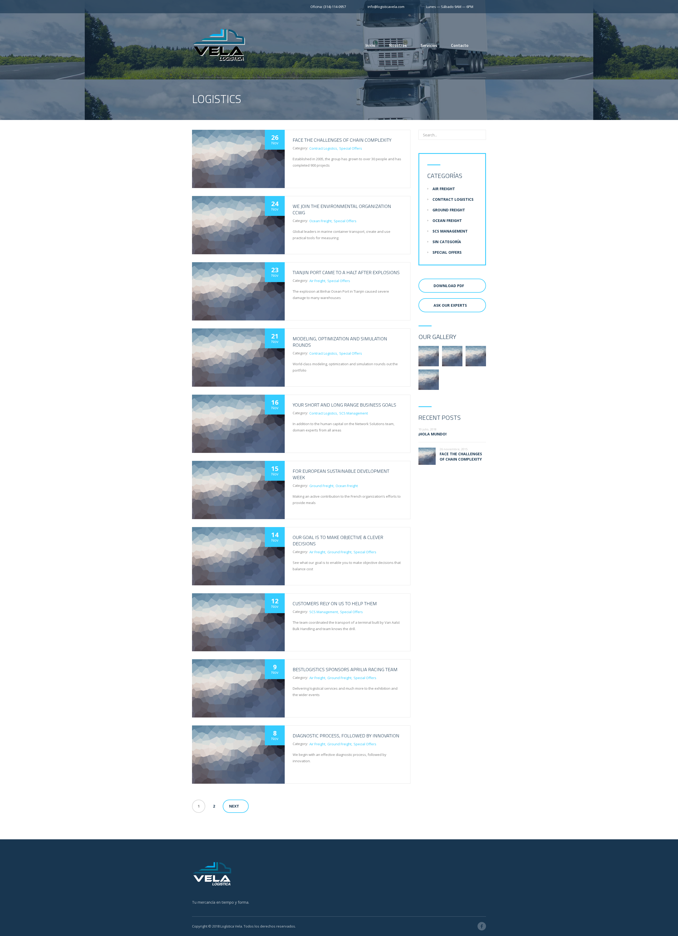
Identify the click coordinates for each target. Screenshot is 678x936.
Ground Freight (321, 485)
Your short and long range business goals (344, 404)
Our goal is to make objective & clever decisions (338, 540)
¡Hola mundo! (432, 433)
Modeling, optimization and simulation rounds (340, 342)
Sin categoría (446, 241)
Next (234, 806)
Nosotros (398, 45)
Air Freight (317, 280)
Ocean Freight (320, 221)
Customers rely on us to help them (335, 603)
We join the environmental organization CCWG (342, 209)
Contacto (460, 45)
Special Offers (350, 148)
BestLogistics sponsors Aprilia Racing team (345, 669)
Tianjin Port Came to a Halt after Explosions (346, 272)
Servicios (429, 45)
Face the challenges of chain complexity (342, 140)
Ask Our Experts (450, 305)
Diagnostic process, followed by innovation (346, 735)
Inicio (370, 45)
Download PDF (449, 285)
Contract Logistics (323, 148)
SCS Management (353, 413)
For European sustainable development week (341, 474)
